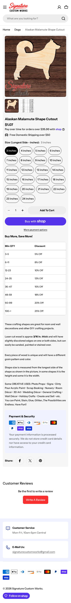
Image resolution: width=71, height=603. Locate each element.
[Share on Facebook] (20, 461)
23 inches (12, 198)
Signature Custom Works (27, 588)
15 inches (11, 179)
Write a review (35, 499)
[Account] (59, 7)
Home (6, 29)
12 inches (26, 169)
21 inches (43, 189)
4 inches (26, 150)
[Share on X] (30, 461)
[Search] (63, 18)
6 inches (55, 150)
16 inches (27, 179)
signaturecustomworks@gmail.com (33, 551)
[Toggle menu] (5, 7)
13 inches (42, 169)
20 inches (27, 189)
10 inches (55, 160)
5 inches (40, 150)
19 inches (11, 189)
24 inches (28, 198)
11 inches (11, 169)
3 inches (11, 150)
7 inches (11, 160)
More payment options (35, 229)
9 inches (40, 160)
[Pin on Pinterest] (40, 461)
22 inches (58, 189)
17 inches (42, 179)
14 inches (57, 169)
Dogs (17, 29)
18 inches (58, 179)
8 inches (26, 160)
